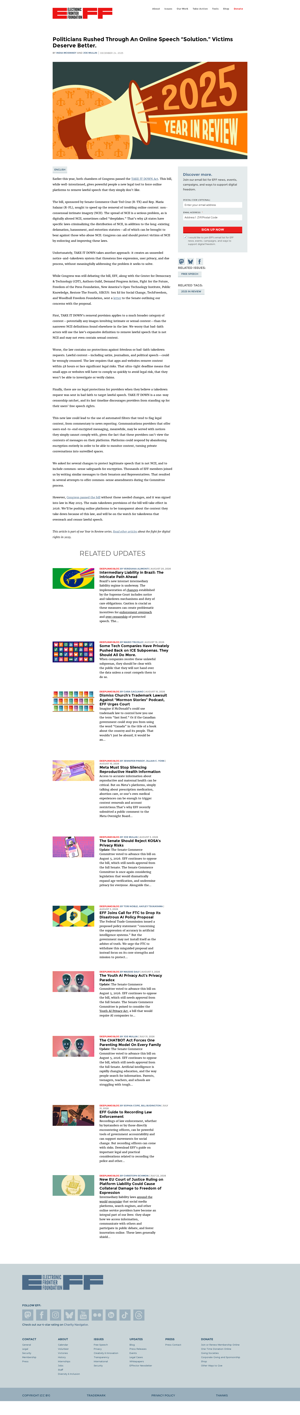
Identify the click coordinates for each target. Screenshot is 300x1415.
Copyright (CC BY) (36, 1395)
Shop (226, 8)
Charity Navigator (76, 1324)
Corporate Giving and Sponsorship (220, 1357)
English (59, 169)
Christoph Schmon (136, 1175)
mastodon (27, 1315)
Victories (63, 1353)
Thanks (222, 1395)
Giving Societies (210, 1353)
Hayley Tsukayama (151, 906)
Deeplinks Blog (109, 568)
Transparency (101, 1357)
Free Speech (189, 274)
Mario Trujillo (133, 642)
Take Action (200, 8)
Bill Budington (151, 1105)
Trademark (96, 1395)
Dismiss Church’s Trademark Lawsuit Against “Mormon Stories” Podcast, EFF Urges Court (133, 699)
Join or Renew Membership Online (220, 1344)
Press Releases (138, 1348)
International (101, 1361)
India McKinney (66, 53)
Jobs (60, 1365)
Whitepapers (137, 1361)
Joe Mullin (90, 53)
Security (26, 1353)
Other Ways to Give (211, 1365)
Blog (132, 1344)
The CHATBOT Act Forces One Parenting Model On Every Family (130, 1042)
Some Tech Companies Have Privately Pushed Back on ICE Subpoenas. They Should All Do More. (134, 650)
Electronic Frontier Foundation (82, 15)
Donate (238, 8)
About (156, 8)
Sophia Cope (132, 1105)
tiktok (125, 1315)
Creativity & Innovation (106, 1353)
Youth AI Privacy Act (113, 1011)
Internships (64, 1361)
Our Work (182, 8)
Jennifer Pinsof (134, 761)
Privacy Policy (163, 1395)
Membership (29, 1357)
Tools (215, 8)
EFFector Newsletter (141, 1365)
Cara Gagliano (134, 691)
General (26, 1344)
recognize (115, 1201)
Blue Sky (69, 1315)
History (62, 1357)
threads (138, 1315)
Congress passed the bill (83, 497)
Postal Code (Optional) (196, 200)
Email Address (192, 212)
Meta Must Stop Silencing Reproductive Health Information (129, 769)
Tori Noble (131, 906)
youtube (83, 1315)
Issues (168, 8)
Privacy (98, 1348)
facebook (41, 1315)
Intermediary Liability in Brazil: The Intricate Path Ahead (131, 574)
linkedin (111, 1315)
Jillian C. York (155, 761)
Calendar (63, 1344)
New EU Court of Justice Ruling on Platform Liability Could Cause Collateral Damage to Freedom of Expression (131, 1186)
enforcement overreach (135, 612)
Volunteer (63, 1348)
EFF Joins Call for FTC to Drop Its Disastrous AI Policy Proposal (130, 915)
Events (133, 1353)
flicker (97, 1315)
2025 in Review (191, 291)
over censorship (117, 616)
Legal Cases (136, 1357)
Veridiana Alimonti (136, 568)
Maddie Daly (132, 971)
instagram (55, 1315)
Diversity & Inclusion (69, 1373)
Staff (60, 1369)
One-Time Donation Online (216, 1348)
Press (25, 1361)
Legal (25, 1348)
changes (132, 590)
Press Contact (173, 1344)
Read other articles (125, 531)
